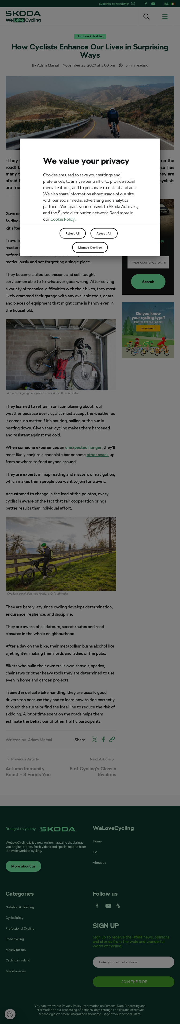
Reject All (73, 233)
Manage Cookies (90, 247)
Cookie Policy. (63, 219)
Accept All (104, 233)
